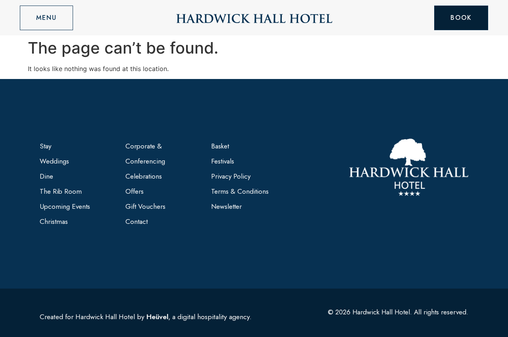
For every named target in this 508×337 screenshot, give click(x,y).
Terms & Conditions (240, 191)
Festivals (222, 161)
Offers (134, 191)
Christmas (54, 221)
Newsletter (226, 206)
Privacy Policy (230, 176)
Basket (220, 146)
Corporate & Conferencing (145, 153)
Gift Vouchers (145, 206)
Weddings (54, 161)
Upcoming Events (65, 206)
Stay (45, 146)
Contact (136, 221)
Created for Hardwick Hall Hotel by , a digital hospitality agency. (146, 317)
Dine (46, 176)
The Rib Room (61, 191)
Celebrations (143, 176)
